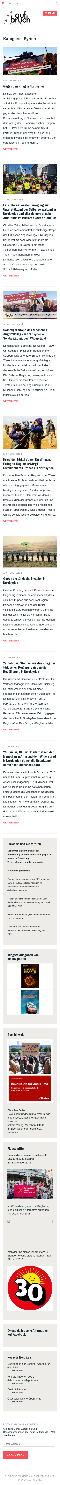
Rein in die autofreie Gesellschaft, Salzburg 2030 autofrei (27, 1156)
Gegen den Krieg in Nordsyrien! (24, 86)
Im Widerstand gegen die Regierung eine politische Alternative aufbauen (28, 1208)
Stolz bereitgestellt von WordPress (25, 1476)
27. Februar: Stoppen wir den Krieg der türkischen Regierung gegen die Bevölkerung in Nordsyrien (29, 667)
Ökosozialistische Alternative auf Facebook (27, 1332)
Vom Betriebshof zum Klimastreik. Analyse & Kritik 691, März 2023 (28, 902)
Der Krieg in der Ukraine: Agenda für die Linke (28, 1365)
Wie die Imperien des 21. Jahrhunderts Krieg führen (22, 1378)
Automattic (35, 1480)
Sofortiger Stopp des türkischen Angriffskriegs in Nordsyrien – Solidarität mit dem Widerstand (25, 334)
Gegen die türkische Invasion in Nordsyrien (24, 580)
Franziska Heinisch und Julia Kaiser (24, 899)
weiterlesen (11, 149)
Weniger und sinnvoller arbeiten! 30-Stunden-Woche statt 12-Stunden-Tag (29, 1253)
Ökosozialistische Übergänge (24, 1398)
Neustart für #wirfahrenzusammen (23, 927)
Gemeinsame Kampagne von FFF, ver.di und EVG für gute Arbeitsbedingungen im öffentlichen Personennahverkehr (28, 883)
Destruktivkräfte (16, 1389)
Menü (51, 13)
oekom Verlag (15, 1125)
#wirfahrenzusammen (17, 890)
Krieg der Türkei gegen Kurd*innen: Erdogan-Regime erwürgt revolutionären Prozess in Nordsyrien (28, 463)
